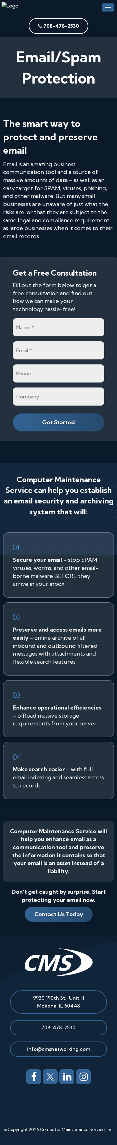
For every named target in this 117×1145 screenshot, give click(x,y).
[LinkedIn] (66, 1075)
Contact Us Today (58, 914)
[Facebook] (33, 1075)
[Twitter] (50, 1075)
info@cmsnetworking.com (58, 1049)
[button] (108, 7)
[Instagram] (83, 1075)
